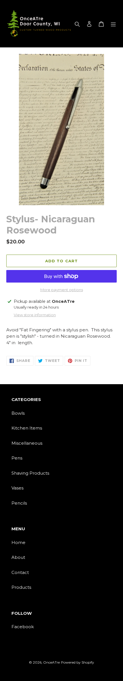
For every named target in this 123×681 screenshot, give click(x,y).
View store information (35, 315)
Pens (16, 458)
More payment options (61, 289)
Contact (20, 572)
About (18, 557)
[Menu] (113, 24)
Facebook (22, 626)
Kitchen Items (26, 428)
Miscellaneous (26, 443)
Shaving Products (30, 473)
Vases (17, 488)
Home (18, 542)
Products (21, 587)
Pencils (19, 503)
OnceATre (51, 662)
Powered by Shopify (77, 662)
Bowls (18, 413)
